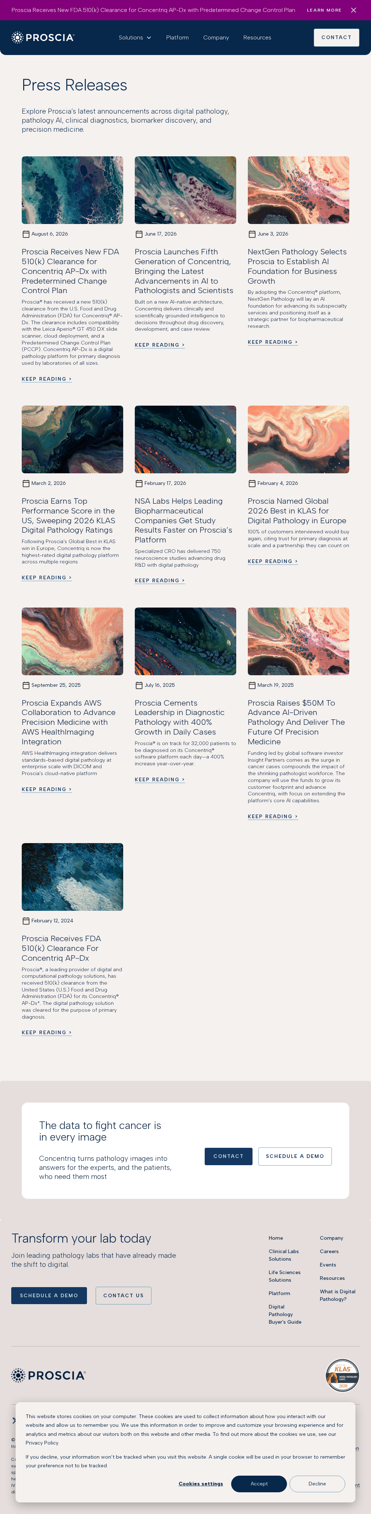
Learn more (324, 10)
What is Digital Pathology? (337, 1295)
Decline (317, 1484)
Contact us (123, 1295)
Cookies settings (201, 1484)
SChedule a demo (295, 1156)
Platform (177, 37)
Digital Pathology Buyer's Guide (285, 1314)
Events (328, 1265)
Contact (336, 37)
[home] (43, 37)
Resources (257, 37)
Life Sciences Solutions (285, 1276)
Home (276, 1238)
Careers (329, 1251)
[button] (135, 37)
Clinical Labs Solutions (284, 1255)
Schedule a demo (49, 1295)
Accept (259, 1484)
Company (216, 37)
